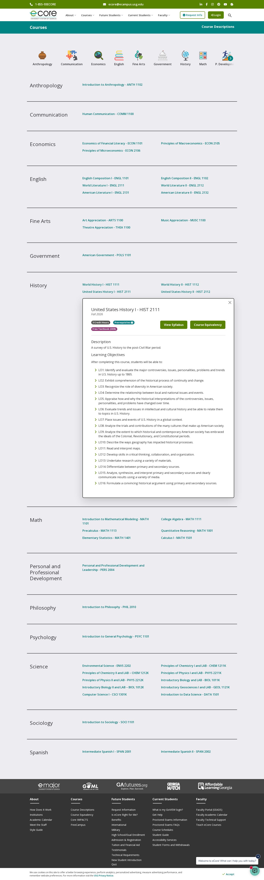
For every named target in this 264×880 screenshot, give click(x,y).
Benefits (116, 819)
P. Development (226, 64)
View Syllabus (174, 325)
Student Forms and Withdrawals (171, 845)
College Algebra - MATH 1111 (181, 519)
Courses (86, 15)
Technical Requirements (125, 855)
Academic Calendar (41, 819)
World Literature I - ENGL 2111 (103, 185)
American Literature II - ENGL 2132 (185, 193)
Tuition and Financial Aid (126, 845)
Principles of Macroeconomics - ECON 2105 (190, 143)
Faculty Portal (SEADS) (209, 809)
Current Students (139, 15)
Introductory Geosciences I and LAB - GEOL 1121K (195, 687)
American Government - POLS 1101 (106, 255)
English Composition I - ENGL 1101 (105, 178)
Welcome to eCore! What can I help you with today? (227, 860)
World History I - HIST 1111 (100, 285)
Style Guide (36, 830)
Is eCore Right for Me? (125, 814)
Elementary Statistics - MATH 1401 (106, 538)
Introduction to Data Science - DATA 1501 (190, 694)
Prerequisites (123, 322)
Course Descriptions (82, 809)
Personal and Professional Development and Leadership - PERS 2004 (113, 567)
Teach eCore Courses (208, 824)
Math (203, 64)
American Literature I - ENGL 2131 (105, 193)
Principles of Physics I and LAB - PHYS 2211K (191, 673)
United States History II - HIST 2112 (185, 292)
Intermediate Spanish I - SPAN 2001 (106, 752)
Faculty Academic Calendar (211, 814)
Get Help (157, 814)
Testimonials (119, 850)
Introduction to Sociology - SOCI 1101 (108, 722)
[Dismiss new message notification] (258, 856)
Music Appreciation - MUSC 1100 (183, 220)
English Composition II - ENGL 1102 (184, 178)
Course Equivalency (208, 325)
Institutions (36, 814)
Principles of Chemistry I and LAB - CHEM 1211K (193, 666)
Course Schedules (162, 830)
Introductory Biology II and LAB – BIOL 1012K (113, 687)
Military (116, 830)
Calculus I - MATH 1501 (176, 538)
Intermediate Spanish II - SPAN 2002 (186, 752)
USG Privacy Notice (103, 875)
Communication (72, 64)
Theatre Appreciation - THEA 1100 (106, 227)
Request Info (193, 15)
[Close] (230, 302)
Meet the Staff (38, 824)
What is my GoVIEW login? (167, 809)
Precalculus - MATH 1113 (99, 531)
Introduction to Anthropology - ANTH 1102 (112, 85)
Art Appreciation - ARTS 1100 (102, 220)
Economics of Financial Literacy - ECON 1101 (112, 143)
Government (163, 64)
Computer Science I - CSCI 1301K (104, 694)
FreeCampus (78, 824)
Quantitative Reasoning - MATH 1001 (187, 531)
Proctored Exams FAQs (166, 824)
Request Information (124, 809)
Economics (98, 64)
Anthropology (42, 64)
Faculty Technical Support (211, 819)
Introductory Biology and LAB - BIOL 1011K (190, 680)
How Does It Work (40, 809)
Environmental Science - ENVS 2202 (106, 666)
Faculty (163, 15)
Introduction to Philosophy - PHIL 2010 (109, 607)
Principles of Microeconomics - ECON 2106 (111, 151)
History (185, 64)
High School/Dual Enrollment (128, 835)
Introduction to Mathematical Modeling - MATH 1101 (115, 521)
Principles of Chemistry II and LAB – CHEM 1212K (115, 673)
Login (218, 15)
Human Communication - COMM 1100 (108, 114)
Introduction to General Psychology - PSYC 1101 (115, 636)
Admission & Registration (126, 840)
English (119, 64)
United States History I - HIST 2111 (106, 292)
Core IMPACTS (79, 819)
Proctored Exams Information (169, 819)
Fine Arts (139, 64)
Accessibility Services (164, 840)
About (70, 15)
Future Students (110, 15)
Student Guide (160, 835)
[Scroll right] (230, 58)
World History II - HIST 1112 (180, 285)
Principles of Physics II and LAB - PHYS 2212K (112, 680)
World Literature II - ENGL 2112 (182, 185)
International (119, 824)
